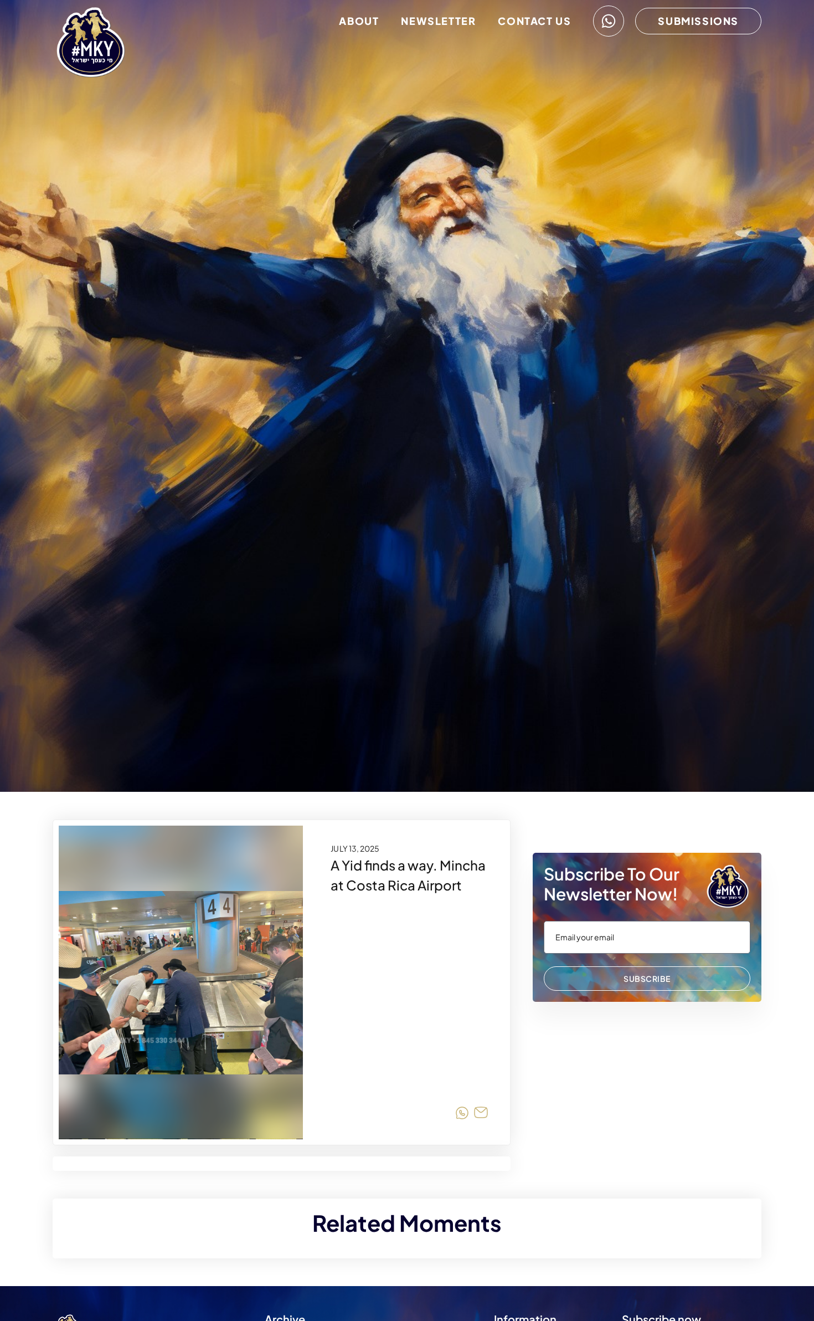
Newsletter (438, 20)
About (359, 20)
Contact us (534, 20)
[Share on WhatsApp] (462, 1115)
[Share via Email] (481, 1115)
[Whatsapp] (608, 21)
